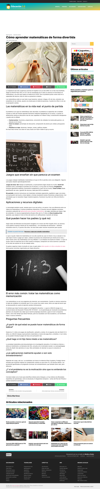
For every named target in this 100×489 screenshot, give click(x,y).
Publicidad (79, 1)
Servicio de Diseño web (73, 456)
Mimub (7, 478)
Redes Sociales (27, 475)
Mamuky (44, 473)
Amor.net (44, 471)
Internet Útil (27, 478)
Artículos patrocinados (60, 456)
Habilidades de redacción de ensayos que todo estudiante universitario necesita (59, 445)
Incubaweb (26, 471)
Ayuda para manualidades (12, 475)
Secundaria (72, 6)
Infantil (57, 6)
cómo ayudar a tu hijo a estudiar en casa (53, 246)
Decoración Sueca (10, 470)
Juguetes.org (63, 471)
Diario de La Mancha (82, 477)
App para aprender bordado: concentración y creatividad (37, 422)
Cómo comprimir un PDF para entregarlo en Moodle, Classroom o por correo (86, 118)
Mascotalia (62, 475)
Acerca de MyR (90, 456)
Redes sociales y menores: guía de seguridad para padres (82, 90)
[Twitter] (92, 1)
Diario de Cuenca (82, 475)
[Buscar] (92, 44)
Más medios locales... (83, 480)
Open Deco (8, 468)
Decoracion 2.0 (9, 466)
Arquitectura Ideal (10, 471)
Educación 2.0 (63, 466)
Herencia (80, 478)
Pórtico (7, 480)
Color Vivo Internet (16, 485)
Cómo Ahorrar (63, 477)
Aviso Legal (76, 486)
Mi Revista (62, 480)
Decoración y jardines (11, 477)
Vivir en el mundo (46, 477)
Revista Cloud (27, 477)
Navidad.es (62, 470)
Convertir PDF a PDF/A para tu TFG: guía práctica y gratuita (86, 133)
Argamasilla (80, 470)
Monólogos (62, 473)
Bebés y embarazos (46, 470)
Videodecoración (10, 473)
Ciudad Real (80, 473)
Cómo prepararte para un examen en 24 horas (83, 444)
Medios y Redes (89, 454)
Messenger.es (27, 468)
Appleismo (26, 470)
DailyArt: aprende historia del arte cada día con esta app (86, 141)
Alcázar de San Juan (82, 468)
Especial (90, 6)
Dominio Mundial (63, 468)
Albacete (80, 466)
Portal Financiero (64, 478)
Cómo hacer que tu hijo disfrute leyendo (86, 125)
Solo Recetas (45, 466)
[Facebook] (90, 1)
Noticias (9, 35)
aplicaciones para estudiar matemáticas (32, 211)
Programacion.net (28, 466)
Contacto (85, 1)
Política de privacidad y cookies (86, 486)
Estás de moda (45, 468)
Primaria (64, 6)
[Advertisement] (50, 21)
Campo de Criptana (82, 471)
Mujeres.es (44, 475)
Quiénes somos (72, 1)
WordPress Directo (28, 473)
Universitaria (82, 6)
